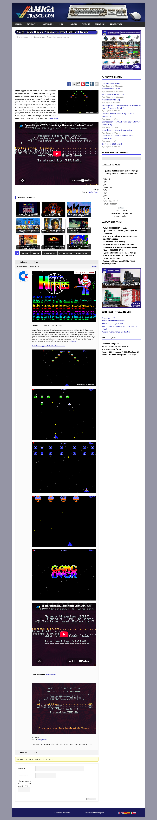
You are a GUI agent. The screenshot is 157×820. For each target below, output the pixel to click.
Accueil (18, 24)
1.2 (106, 182)
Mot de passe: (23, 776)
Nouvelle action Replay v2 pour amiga (117, 130)
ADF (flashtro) (51, 674)
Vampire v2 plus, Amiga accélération (116, 332)
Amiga (59, 37)
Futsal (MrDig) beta (111, 258)
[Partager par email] (96, 84)
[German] (125, 813)
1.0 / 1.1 (108, 179)
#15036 (94, 266)
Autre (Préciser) (111, 204)
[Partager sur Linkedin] (87, 84)
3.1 (106, 193)
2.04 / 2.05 (109, 187)
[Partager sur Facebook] (69, 84)
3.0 (106, 190)
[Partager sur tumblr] (92, 84)
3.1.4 (107, 198)
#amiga (36, 253)
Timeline (86, 24)
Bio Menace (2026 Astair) (112, 144)
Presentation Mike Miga (111, 100)
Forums (73, 24)
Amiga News (93, 192)
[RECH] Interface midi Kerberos (114, 321)
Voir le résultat (121, 210)
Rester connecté (25, 781)
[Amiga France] (78, 20)
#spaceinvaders (82, 253)
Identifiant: (21, 769)
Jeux (61, 24)
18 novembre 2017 (25, 37)
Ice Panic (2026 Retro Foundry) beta (118, 244)
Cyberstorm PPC (108, 318)
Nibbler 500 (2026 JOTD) (113, 250)
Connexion (100, 24)
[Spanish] (128, 813)
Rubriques (47, 24)
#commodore (49, 253)
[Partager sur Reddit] (78, 84)
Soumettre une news (62, 813)
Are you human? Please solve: (26, 785)
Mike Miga (132, 354)
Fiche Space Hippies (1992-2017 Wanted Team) (48, 346)
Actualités (32, 24)
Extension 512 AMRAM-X (111, 83)
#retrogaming (65, 253)
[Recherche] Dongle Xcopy (112, 323)
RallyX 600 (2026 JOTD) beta (113, 94)
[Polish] (135, 813)
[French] (119, 813)
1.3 (106, 184)
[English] (122, 813)
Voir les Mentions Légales (94, 813)
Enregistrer (116, 24)
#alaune (25, 253)
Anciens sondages (121, 216)
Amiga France (40, 37)
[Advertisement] (56, 61)
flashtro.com (53, 118)
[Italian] (131, 813)
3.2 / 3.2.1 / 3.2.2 (111, 201)
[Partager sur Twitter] (74, 84)
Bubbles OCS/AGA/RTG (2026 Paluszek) (120, 247)
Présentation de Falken (111, 89)
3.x (106, 195)
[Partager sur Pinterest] (83, 84)
